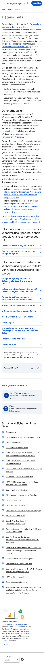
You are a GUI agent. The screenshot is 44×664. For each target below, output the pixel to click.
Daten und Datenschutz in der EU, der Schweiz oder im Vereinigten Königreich (24, 570)
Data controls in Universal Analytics (19, 559)
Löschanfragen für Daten (15, 505)
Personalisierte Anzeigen (12, 137)
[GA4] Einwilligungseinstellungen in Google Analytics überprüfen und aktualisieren (22, 454)
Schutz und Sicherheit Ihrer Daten (19, 425)
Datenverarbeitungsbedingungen (18, 490)
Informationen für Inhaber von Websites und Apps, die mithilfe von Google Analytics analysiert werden (22, 195)
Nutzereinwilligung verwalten (17, 448)
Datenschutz (11, 432)
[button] (4, 3)
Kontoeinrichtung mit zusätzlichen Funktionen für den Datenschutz (23, 530)
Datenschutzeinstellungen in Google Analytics (23, 437)
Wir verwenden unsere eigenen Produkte (21, 495)
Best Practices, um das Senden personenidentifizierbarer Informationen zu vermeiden (22, 540)
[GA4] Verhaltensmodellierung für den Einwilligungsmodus (20, 462)
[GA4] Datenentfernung (15, 442)
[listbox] (11, 660)
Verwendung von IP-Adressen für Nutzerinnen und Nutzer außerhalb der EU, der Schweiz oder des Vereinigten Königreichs (23, 590)
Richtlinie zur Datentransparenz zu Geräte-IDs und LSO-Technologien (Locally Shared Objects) (23, 550)
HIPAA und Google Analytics (16, 577)
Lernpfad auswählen (9, 621)
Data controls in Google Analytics (19, 564)
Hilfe (3, 9)
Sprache (9, 656)
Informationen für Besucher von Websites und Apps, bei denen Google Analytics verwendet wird (21, 209)
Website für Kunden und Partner (22, 49)
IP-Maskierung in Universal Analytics (19, 477)
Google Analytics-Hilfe (16, 3)
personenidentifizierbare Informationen (18, 155)
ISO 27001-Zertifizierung (15, 516)
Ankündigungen (14, 9)
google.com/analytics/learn (17, 624)
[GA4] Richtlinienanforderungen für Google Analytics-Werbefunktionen (22, 483)
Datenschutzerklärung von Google (16, 47)
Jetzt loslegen (9, 645)
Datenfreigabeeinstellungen (16, 582)
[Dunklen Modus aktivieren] (22, 659)
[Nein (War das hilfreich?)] (38, 368)
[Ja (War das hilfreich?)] (31, 368)
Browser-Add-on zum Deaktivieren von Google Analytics (24, 470)
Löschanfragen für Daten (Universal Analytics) (23, 511)
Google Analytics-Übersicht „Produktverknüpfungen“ (16, 522)
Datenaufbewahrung (13, 500)
